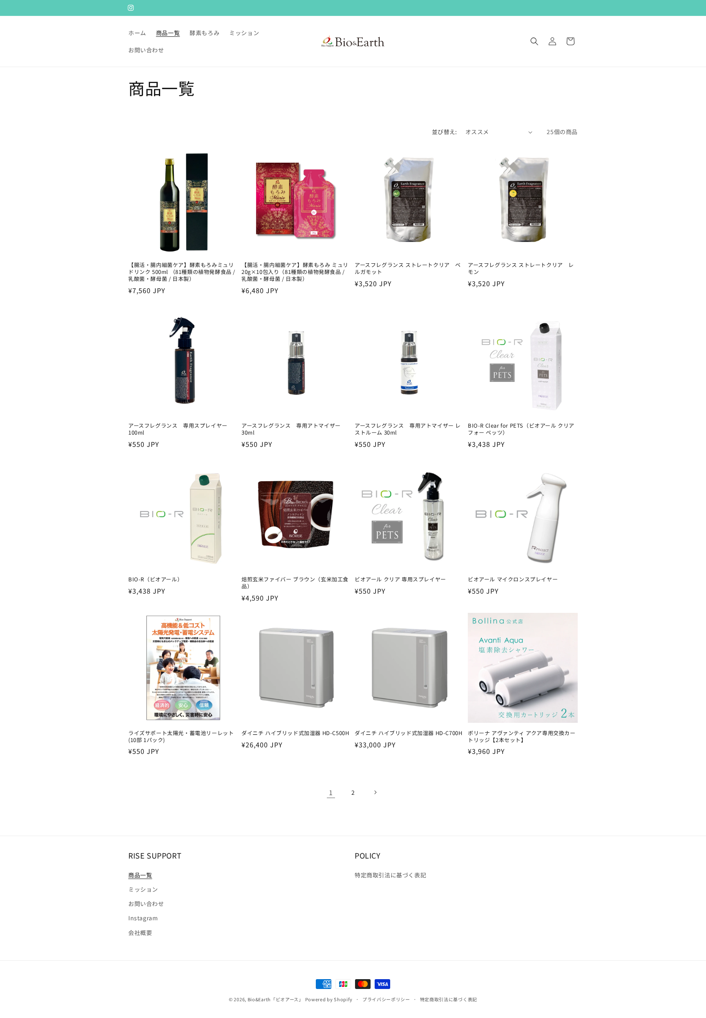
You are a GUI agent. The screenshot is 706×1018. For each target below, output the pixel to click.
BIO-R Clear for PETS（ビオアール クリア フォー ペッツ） (521, 429)
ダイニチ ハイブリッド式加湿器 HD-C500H (295, 733)
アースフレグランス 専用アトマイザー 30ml (291, 429)
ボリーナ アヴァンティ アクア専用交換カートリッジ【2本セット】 (522, 737)
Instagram (143, 918)
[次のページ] (375, 792)
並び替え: (444, 132)
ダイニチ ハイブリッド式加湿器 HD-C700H (408, 733)
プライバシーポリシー (386, 999)
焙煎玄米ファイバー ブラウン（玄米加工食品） (295, 583)
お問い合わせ (146, 903)
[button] (534, 41)
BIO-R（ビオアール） (155, 579)
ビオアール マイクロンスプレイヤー (513, 579)
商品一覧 (140, 875)
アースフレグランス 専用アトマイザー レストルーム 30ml (408, 429)
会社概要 (140, 932)
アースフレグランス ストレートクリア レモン (521, 269)
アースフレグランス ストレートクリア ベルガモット (408, 269)
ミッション (143, 889)
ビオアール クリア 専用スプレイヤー (400, 579)
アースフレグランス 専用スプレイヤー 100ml (178, 429)
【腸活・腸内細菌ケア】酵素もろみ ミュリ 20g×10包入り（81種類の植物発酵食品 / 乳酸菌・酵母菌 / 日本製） (295, 272)
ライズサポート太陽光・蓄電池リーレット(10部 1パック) (181, 737)
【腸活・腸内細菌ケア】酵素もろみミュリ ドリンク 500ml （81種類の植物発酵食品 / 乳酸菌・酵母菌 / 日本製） (181, 272)
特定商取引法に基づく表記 (390, 875)
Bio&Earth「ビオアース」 (276, 999)
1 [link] (331, 792)
